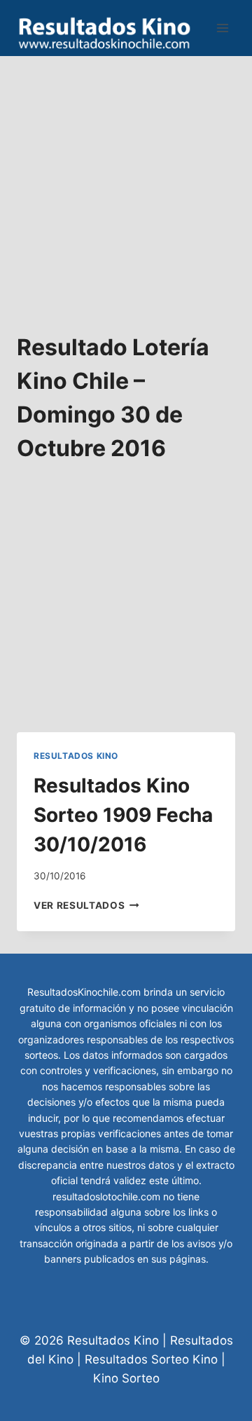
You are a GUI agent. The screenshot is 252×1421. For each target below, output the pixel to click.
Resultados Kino (76, 755)
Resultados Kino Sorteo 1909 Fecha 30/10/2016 (123, 815)
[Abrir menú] (222, 28)
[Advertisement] (126, 182)
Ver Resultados (86, 905)
